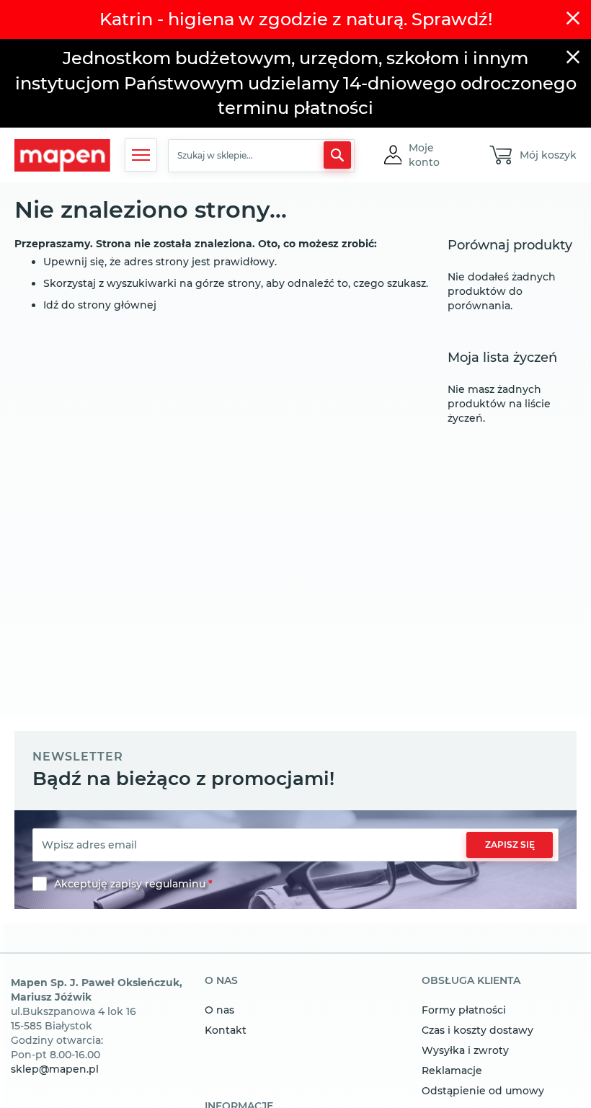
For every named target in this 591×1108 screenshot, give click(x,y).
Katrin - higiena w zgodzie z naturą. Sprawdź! (295, 19)
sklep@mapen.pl (55, 1069)
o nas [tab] (221, 981)
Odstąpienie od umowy (483, 1090)
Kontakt (225, 1030)
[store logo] (62, 155)
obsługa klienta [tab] (471, 981)
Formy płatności (464, 1009)
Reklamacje (452, 1070)
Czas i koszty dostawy (477, 1030)
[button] (436, 155)
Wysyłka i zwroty (465, 1050)
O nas (219, 1009)
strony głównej (117, 304)
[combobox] (261, 155)
